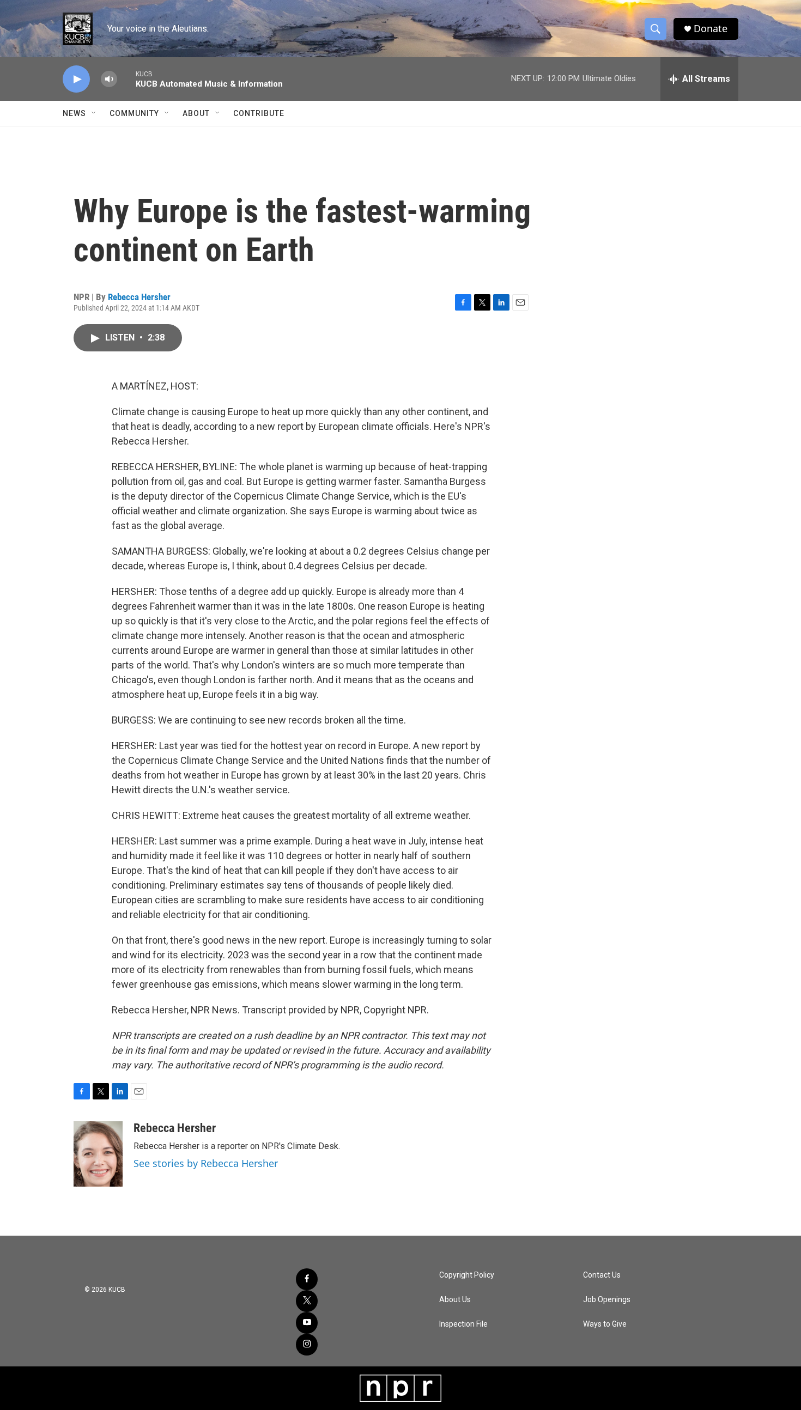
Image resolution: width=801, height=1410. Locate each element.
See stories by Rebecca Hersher (206, 1163)
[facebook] (307, 1279)
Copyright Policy (466, 1275)
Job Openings (606, 1300)
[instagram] (307, 1345)
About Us (455, 1300)
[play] (76, 79)
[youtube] (307, 1323)
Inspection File (463, 1324)
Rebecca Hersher (139, 296)
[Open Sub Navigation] (94, 113)
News (74, 113)
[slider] (126, 78)
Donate (710, 28)
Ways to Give (605, 1324)
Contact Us (602, 1275)
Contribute (258, 113)
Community (134, 113)
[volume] (109, 79)
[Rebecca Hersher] (98, 1154)
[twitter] (307, 1301)
